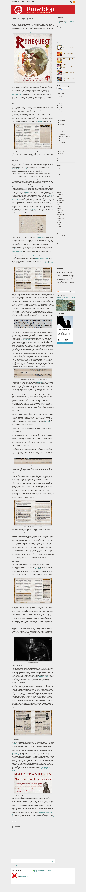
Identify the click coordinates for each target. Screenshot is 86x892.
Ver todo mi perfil (22, 878)
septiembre (62, 124)
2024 (60, 101)
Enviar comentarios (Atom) (21, 865)
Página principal (14, 1)
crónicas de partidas (61, 178)
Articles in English (30, 1)
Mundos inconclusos (61, 249)
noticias (58, 184)
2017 (60, 116)
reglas (58, 180)
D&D (58, 196)
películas (59, 222)
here (38, 751)
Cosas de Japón (60, 192)
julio (60, 128)
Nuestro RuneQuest (61, 255)
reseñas (58, 176)
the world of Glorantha (39, 568)
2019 (60, 111)
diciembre (62, 118)
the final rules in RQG (48, 262)
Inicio (34, 861)
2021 (60, 107)
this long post (32, 209)
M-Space (59, 226)
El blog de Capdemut (61, 253)
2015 (60, 158)
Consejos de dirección (61, 200)
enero (61, 153)
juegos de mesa (60, 202)
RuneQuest (72, 21)
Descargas (24, 1)
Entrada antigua (51, 861)
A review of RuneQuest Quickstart (65, 138)
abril (60, 147)
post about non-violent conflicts (41, 258)
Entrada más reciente (16, 861)
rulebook (16, 86)
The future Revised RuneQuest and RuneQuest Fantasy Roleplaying (68, 53)
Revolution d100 (60, 194)
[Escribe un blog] (14, 821)
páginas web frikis (60, 214)
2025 (60, 98)
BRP (58, 204)
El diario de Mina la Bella (62, 239)
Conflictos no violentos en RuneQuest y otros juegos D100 (68, 66)
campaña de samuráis (61, 182)
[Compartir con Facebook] (16, 821)
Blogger (69, 287)
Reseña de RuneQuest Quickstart (65, 136)
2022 (60, 105)
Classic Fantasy (60, 210)
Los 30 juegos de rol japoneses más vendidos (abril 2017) (68, 72)
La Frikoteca (59, 241)
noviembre (62, 120)
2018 (60, 114)
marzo (61, 149)
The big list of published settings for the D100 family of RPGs (68, 47)
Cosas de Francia (60, 218)
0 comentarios (51, 21)
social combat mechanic (17, 248)
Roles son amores (60, 247)
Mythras (58, 172)
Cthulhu (58, 188)
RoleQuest (59, 251)
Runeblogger (59, 198)
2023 (60, 103)
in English (59, 174)
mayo (61, 144)
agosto (61, 126)
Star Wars (59, 220)
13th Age (59, 216)
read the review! (35, 168)
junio (61, 131)
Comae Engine (60, 224)
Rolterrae (59, 243)
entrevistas (59, 190)
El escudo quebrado (61, 263)
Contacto (19, 1)
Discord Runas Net (60, 245)
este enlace (29, 32)
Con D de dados (60, 257)
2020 (60, 109)
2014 (60, 160)
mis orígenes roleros (24, 876)
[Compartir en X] (15, 821)
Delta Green (59, 208)
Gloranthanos (59, 262)
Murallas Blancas (60, 237)
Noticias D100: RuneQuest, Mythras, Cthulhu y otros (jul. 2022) (68, 79)
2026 (60, 96)
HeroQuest (33, 255)
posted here (27, 192)
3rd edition (17, 191)
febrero (61, 151)
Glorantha (39, 121)
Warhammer (59, 212)
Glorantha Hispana (60, 233)
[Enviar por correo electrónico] (12, 821)
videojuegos (59, 206)
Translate (66, 90)
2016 (60, 156)
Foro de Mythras (60, 259)
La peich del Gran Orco (61, 235)
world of (27, 605)
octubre (61, 122)
